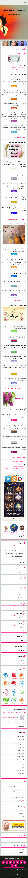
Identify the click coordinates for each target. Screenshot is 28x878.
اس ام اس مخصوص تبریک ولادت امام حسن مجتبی (14, 463)
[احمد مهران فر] (22, 44)
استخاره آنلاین (21, 572)
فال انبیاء (22, 582)
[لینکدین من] (12, 865)
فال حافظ (22, 810)
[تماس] (10, 862)
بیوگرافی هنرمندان (21, 849)
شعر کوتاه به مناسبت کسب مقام (17, 66)
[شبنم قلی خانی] (6, 44)
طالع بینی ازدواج (21, 617)
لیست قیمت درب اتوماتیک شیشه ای (18, 792)
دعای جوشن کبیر (21, 627)
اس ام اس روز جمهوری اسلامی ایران (17, 461)
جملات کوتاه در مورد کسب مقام (17, 67)
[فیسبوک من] (17, 862)
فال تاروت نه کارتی (21, 762)
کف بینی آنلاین (21, 607)
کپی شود (14, 86)
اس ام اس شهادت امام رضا (18, 466)
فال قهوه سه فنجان (21, 595)
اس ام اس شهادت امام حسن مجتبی (18, 556)
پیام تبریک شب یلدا (20, 819)
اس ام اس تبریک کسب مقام (14, 10)
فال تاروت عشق (21, 767)
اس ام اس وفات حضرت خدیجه (18, 559)
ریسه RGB (22, 660)
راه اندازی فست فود (20, 795)
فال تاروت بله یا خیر (20, 773)
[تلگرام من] (21, 862)
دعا (23, 630)
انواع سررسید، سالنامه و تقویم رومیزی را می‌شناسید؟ (14, 786)
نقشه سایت (9, 874)
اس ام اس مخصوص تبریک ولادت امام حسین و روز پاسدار (13, 468)
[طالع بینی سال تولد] (14, 718)
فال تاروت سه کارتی (20, 750)
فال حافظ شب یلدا (21, 816)
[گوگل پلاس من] (3, 862)
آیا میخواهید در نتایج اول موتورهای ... (17, 797)
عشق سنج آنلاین (21, 650)
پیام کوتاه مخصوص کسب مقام (18, 69)
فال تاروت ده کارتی (20, 765)
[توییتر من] (7, 862)
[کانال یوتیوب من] (15, 865)
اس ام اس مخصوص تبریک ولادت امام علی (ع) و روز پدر (14, 551)
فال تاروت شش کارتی (20, 759)
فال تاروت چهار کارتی (20, 753)
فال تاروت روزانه (21, 736)
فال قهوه (22, 592)
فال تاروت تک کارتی (20, 748)
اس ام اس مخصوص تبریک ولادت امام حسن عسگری (15, 553)
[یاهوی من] (24, 862)
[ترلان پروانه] (14, 44)
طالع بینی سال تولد (21, 726)
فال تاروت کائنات (21, 745)
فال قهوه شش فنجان (20, 597)
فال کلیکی (22, 640)
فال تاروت (22, 776)
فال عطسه (22, 839)
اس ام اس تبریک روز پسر (18, 465)
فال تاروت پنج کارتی (20, 756)
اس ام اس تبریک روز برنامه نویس (17, 470)
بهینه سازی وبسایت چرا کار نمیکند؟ (18, 789)
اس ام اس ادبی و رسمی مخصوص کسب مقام (15, 71)
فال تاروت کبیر (21, 739)
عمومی (18, 536)
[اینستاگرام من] (14, 862)
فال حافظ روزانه (21, 813)
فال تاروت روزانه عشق (20, 770)
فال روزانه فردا (21, 852)
